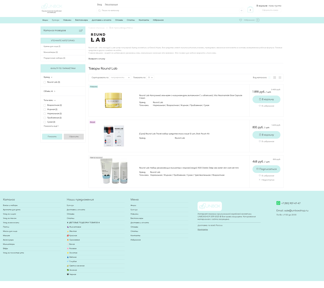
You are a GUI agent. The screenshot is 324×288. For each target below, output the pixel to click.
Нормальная (54, 114)
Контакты (144, 20)
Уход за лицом (9, 214)
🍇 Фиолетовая (74, 227)
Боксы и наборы (10, 205)
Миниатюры (9, 244)
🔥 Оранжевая (73, 240)
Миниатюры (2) (51, 52)
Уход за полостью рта (13, 253)
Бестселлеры (81, 20)
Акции (45, 20)
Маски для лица (10, 231)
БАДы (5, 248)
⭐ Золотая (72, 253)
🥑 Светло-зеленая (75, 266)
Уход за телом (9, 218)
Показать (52, 137)
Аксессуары (8, 240)
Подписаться (268, 169)
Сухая (51, 122)
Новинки (67, 20)
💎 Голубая (72, 261)
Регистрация (111, 4)
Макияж (6, 235)
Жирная (52, 109)
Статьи (131, 20)
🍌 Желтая (72, 231)
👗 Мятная (71, 257)
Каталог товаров (55, 30)
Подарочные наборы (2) (54, 58)
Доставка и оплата (101, 20)
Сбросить (73, 137)
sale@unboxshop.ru (296, 210)
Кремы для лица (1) (52, 46)
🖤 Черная (71, 274)
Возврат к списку (96, 59)
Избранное (158, 20)
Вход (99, 4)
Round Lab (53, 82)
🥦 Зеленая (72, 270)
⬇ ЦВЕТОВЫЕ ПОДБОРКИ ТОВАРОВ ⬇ (83, 223)
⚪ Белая (71, 244)
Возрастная (54, 105)
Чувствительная (202, 175)
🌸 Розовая (71, 248)
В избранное (268, 106)
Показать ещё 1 (51, 126)
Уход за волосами (11, 223)
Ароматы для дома (11, 210)
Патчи (6, 227)
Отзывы (119, 20)
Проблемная (54, 118)
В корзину (268, 99)
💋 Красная (72, 235)
